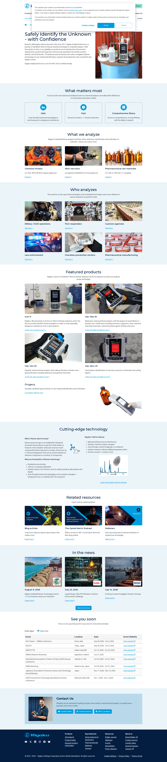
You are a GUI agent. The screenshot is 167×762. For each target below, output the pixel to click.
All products (69, 737)
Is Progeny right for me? (34, 393)
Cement (88, 748)
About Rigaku (130, 737)
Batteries (88, 746)
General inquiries (131, 746)
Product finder (70, 740)
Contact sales (130, 743)
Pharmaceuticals (91, 743)
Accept (106, 25)
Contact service (131, 740)
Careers (128, 749)
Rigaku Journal (110, 737)
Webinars (108, 740)
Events (107, 743)
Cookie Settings (110, 756)
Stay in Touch (135, 6)
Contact (139, 18)
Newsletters (110, 746)
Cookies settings (88, 25)
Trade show (43, 631)
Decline (123, 25)
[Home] (26, 25)
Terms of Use (137, 756)
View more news (83, 608)
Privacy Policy (124, 756)
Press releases (111, 749)
